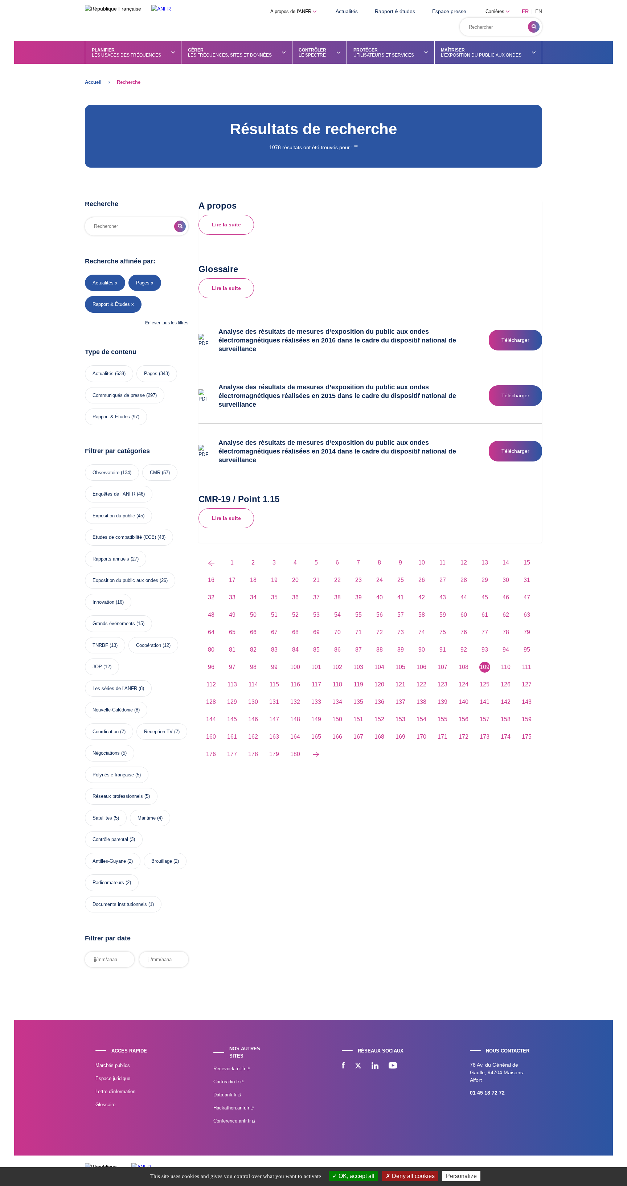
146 (253, 719)
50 (253, 615)
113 (232, 684)
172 (463, 737)
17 (232, 580)
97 (232, 667)
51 (274, 615)
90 (421, 650)
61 (484, 615)
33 (232, 597)
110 (506, 667)
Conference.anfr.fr (232, 1121)
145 (232, 719)
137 (400, 702)
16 (211, 580)
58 (421, 615)
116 (295, 684)
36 (295, 597)
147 (274, 719)
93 (484, 650)
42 (421, 597)
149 (316, 719)
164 (295, 737)
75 (442, 632)
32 (211, 597)
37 (316, 597)
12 (463, 562)
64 (211, 632)
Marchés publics (112, 1065)
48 (211, 615)
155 (442, 719)
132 (295, 702)
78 (506, 632)
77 (484, 632)
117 (316, 684)
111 (526, 667)
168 (379, 737)
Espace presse (449, 11)
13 (484, 562)
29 (484, 580)
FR (525, 11)
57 (400, 615)
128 (211, 702)
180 (295, 754)
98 (253, 667)
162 (253, 737)
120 (379, 684)
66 (253, 632)
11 (442, 562)
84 (295, 650)
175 (527, 737)
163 (274, 737)
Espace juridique (112, 1078)
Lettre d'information (115, 1091)
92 (463, 650)
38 (337, 597)
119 (358, 684)
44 (463, 597)
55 (358, 615)
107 (442, 667)
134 (337, 702)
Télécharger (515, 340)
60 (463, 615)
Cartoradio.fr (227, 1081)
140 (463, 702)
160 (211, 737)
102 (337, 667)
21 (316, 580)
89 (400, 650)
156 (463, 719)
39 (358, 597)
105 (400, 667)
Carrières (495, 11)
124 (463, 684)
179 (274, 754)
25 (400, 580)
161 (232, 737)
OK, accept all (355, 1176)
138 (421, 702)
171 (442, 737)
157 (484, 719)
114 (253, 684)
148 (295, 719)
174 (506, 737)
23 (358, 580)
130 (253, 702)
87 (358, 650)
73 (400, 632)
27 (442, 580)
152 (379, 719)
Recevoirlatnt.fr (230, 1068)
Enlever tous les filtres (166, 322)
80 (211, 650)
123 (442, 684)
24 (379, 580)
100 (295, 667)
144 (211, 719)
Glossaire (105, 1104)
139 (442, 702)
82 (253, 650)
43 (442, 597)
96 (211, 667)
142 (506, 702)
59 (442, 615)
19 (274, 580)
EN (538, 11)
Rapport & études (395, 11)
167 (358, 737)
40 (379, 597)
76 (463, 632)
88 (379, 650)
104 (379, 667)
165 (316, 737)
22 (337, 580)
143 (527, 702)
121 (400, 684)
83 (274, 650)
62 (506, 615)
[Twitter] (358, 1066)
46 (506, 597)
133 (316, 702)
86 (337, 650)
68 (295, 632)
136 (379, 702)
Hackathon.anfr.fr (232, 1108)
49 (232, 615)
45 (484, 597)
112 (211, 684)
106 (421, 667)
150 (337, 719)
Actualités (347, 11)
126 (506, 684)
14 (506, 562)
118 (337, 684)
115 (274, 684)
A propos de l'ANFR (291, 11)
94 (506, 650)
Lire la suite (226, 224)
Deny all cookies (412, 1176)
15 (527, 562)
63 (527, 615)
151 (358, 719)
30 (506, 580)
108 (463, 667)
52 (295, 615)
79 (527, 632)
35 (274, 597)
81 (232, 650)
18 (253, 580)
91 (442, 650)
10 (421, 562)
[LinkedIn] (375, 1066)
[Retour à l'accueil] (161, 9)
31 (527, 580)
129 (232, 702)
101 (316, 667)
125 (484, 684)
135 (358, 702)
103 (358, 667)
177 (232, 754)
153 (400, 719)
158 (506, 719)
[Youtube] (393, 1066)
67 (274, 632)
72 (379, 632)
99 (274, 667)
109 (484, 667)
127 (527, 684)
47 (527, 597)
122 (421, 684)
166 (337, 737)
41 (400, 597)
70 (337, 632)
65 (232, 632)
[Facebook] (343, 1066)
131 (274, 702)
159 (527, 719)
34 (253, 597)
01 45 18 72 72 (487, 1093)
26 (421, 580)
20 (295, 580)
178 (253, 754)
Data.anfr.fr (225, 1094)
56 (379, 615)
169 (400, 737)
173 (484, 737)
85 (316, 650)
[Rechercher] (534, 27)
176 (211, 754)
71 (358, 632)
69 (316, 632)
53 (316, 615)
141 (484, 702)
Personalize (461, 1176)
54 (337, 615)
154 (421, 719)
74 (421, 632)
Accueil (93, 82)
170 (421, 737)
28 (463, 580)
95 (527, 650)
